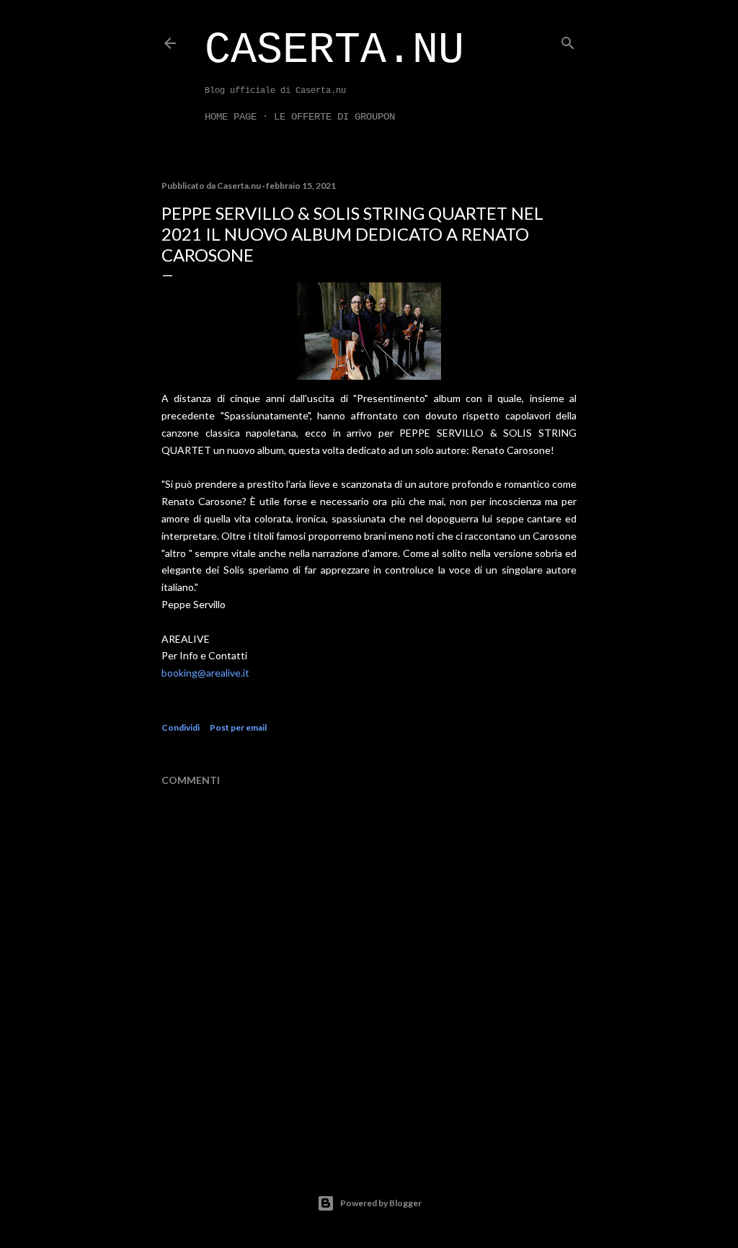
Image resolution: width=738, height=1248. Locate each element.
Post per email (238, 727)
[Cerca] (568, 40)
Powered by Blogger (381, 1203)
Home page (231, 116)
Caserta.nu (334, 50)
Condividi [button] (180, 727)
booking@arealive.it (205, 673)
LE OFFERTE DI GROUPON (334, 116)
